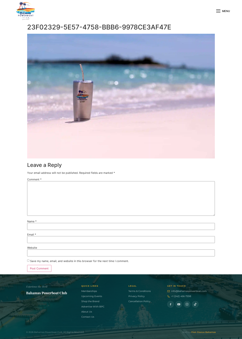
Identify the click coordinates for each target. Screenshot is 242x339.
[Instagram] (187, 304)
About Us (86, 311)
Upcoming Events (91, 296)
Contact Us (87, 316)
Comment (34, 179)
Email (31, 234)
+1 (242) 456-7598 (181, 296)
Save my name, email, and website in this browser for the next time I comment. (79, 261)
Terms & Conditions (139, 291)
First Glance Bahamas (203, 332)
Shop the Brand (90, 301)
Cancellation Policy (139, 301)
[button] (223, 11)
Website (32, 247)
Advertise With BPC (92, 306)
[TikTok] (195, 304)
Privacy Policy (136, 296)
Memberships (89, 291)
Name (32, 221)
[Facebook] (170, 304)
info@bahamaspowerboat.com (189, 291)
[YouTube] (178, 304)
